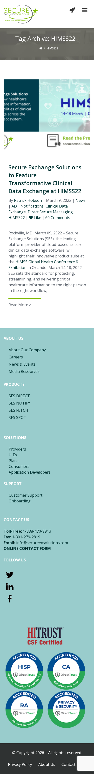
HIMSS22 (16, 217)
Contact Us (71, 764)
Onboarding (20, 501)
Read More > (19, 304)
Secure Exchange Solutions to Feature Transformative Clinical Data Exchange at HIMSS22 (44, 179)
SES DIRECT (19, 396)
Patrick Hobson (28, 200)
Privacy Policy (20, 764)
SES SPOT (17, 417)
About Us (46, 764)
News (80, 200)
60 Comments (58, 217)
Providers (17, 449)
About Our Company (27, 349)
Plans (14, 460)
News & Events (22, 364)
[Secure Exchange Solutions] (21, 14)
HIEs (13, 455)
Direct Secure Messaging (50, 211)
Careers (16, 357)
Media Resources (24, 371)
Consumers (19, 466)
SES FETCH (18, 410)
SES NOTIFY (19, 403)
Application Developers (30, 472)
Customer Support (25, 495)
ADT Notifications (28, 206)
